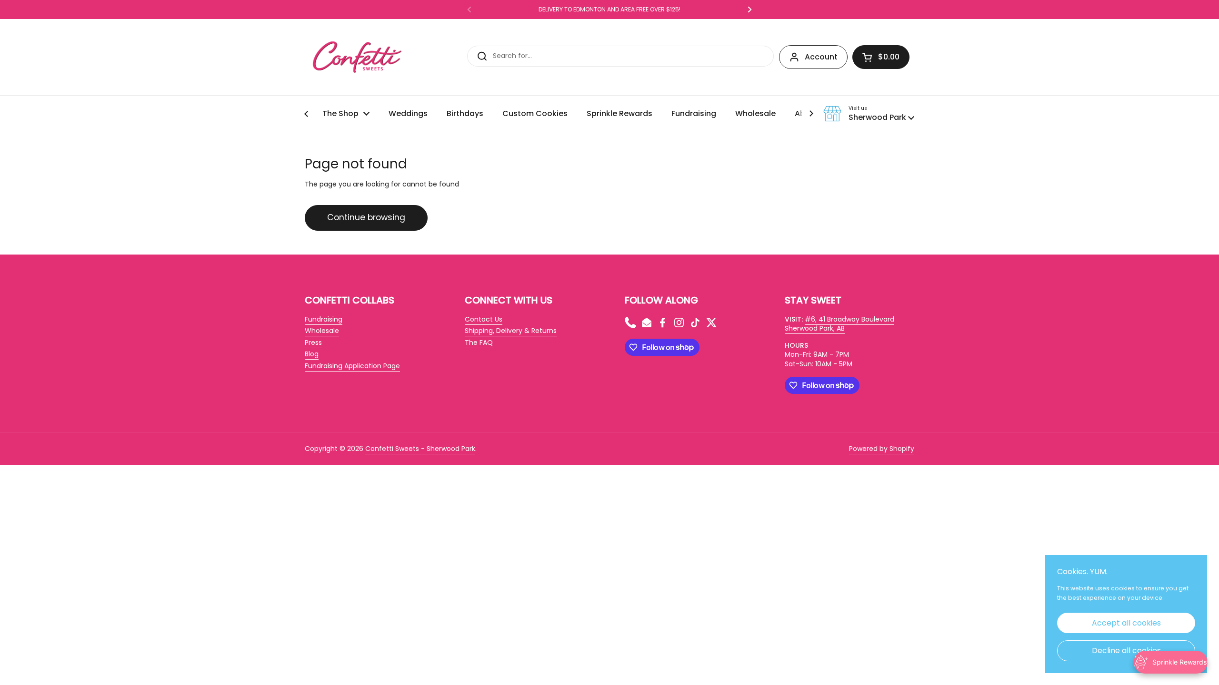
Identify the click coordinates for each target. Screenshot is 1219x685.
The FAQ (479, 342)
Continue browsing (366, 217)
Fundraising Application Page (352, 366)
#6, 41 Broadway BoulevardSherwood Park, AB (839, 323)
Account (821, 56)
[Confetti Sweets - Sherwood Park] (357, 57)
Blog (312, 354)
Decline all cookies (1126, 650)
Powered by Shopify (881, 448)
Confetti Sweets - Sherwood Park (420, 448)
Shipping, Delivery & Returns (511, 330)
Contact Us (483, 319)
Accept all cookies (1126, 622)
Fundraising (323, 319)
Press (313, 342)
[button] (880, 57)
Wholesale (322, 330)
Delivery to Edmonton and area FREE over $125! (609, 9)
